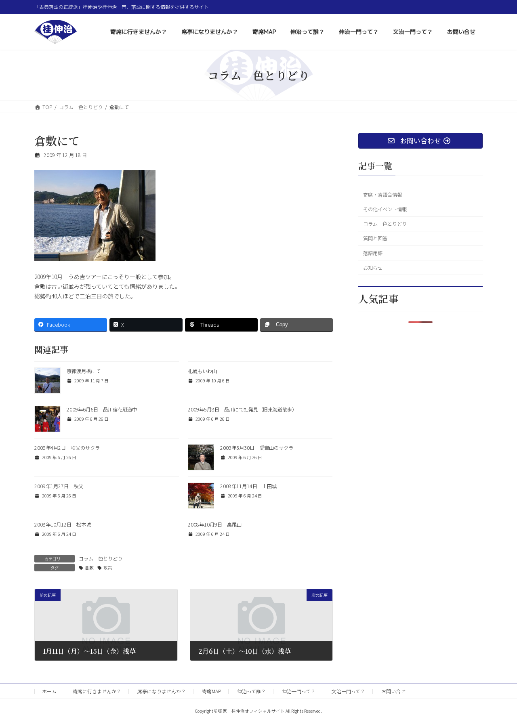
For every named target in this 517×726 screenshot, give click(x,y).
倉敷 (89, 567)
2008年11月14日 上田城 (248, 486)
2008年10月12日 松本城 (62, 524)
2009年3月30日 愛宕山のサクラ (256, 447)
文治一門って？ (348, 691)
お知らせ (372, 267)
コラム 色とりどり (100, 558)
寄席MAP (211, 691)
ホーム (49, 691)
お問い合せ (393, 691)
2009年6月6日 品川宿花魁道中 (102, 409)
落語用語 (372, 253)
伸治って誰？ (251, 691)
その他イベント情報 (385, 209)
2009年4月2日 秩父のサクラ (67, 447)
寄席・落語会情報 (382, 194)
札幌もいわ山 (202, 371)
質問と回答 (375, 238)
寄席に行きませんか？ (97, 691)
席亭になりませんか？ (161, 691)
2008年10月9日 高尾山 (215, 524)
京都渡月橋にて (84, 371)
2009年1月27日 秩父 (58, 486)
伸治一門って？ (298, 691)
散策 (107, 567)
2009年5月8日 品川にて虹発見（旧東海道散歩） (242, 409)
